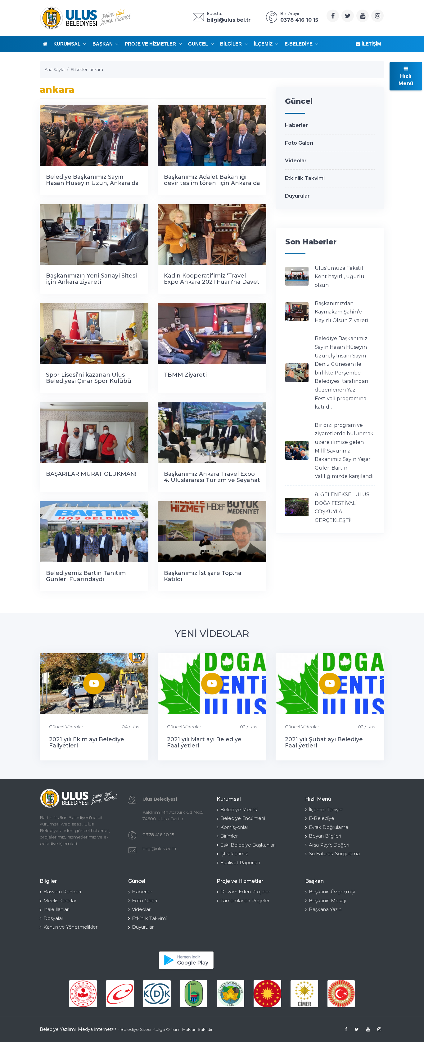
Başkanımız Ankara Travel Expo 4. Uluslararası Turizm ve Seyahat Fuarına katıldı (212, 480)
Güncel (198, 43)
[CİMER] (304, 994)
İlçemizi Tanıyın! (326, 809)
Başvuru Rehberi (62, 892)
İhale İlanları (56, 909)
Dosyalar (53, 918)
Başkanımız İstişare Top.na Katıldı (202, 576)
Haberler (296, 125)
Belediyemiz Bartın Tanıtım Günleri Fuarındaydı (86, 576)
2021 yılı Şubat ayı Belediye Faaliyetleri (324, 742)
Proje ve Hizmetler (151, 43)
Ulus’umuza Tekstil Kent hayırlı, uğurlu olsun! (339, 276)
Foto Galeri (299, 143)
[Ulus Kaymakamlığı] (230, 994)
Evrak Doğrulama (328, 827)
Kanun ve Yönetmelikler (70, 927)
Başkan (103, 43)
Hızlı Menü (406, 79)
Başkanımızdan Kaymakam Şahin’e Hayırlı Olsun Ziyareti (341, 311)
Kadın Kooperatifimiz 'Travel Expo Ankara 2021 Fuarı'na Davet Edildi (211, 281)
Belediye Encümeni (242, 818)
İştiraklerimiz (234, 853)
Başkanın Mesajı (327, 901)
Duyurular (297, 196)
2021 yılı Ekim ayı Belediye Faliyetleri (86, 742)
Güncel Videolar (66, 726)
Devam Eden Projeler (245, 892)
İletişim (370, 43)
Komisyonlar (234, 827)
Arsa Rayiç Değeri (329, 845)
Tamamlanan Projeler (244, 901)
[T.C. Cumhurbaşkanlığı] (267, 994)
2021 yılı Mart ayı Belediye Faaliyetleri (204, 742)
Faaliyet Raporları (240, 862)
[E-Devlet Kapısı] (120, 994)
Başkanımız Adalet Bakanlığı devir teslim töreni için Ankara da (212, 179)
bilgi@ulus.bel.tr (159, 848)
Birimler (229, 836)
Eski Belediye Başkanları (248, 845)
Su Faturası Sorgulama (334, 853)
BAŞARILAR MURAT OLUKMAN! (91, 474)
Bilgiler (231, 43)
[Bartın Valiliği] (194, 994)
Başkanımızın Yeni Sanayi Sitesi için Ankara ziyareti (91, 278)
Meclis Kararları (60, 901)
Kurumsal (67, 43)
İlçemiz (264, 43)
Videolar (296, 161)
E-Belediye (299, 43)
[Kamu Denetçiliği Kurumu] (157, 994)
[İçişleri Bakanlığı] (83, 994)
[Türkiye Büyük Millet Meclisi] (341, 994)
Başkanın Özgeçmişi (332, 892)
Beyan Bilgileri (325, 836)
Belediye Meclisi (239, 809)
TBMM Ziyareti (185, 374)
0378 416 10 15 (158, 835)
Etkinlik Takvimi (305, 178)
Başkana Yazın (325, 909)
